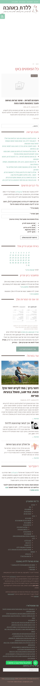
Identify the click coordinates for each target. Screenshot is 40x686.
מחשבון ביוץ (30, 2)
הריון (33, 225)
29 (21, 260)
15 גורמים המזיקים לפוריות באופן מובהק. (23, 634)
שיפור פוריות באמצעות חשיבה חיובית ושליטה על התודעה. (19, 656)
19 (26, 258)
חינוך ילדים (31, 232)
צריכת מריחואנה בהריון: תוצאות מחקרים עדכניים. (21, 177)
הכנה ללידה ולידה (29, 227)
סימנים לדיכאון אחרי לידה (24, 547)
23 (15, 258)
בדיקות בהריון (27, 525)
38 (18, 263)
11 (26, 255)
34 (28, 263)
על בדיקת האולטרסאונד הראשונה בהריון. (23, 647)
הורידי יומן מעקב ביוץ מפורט (30, 332)
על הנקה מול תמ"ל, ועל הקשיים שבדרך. (23, 636)
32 (13, 260)
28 (23, 260)
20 (23, 258)
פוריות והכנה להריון (28, 223)
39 (15, 263)
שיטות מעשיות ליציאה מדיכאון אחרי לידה (19, 549)
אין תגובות (23, 400)
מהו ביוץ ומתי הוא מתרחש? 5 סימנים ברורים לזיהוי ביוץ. (19, 180)
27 (26, 260)
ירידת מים (28, 543)
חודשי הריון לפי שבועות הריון (23, 520)
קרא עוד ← (35, 419)
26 (28, 260)
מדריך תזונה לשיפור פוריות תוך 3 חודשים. (23, 625)
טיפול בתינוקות (30, 230)
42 (28, 265)
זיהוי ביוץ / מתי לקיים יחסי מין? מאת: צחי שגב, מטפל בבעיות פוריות (20, 392)
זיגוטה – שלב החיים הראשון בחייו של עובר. (23, 175)
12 (23, 255)
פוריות (33, 505)
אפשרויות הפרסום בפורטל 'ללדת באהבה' (23, 565)
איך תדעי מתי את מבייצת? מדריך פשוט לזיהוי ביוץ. (21, 627)
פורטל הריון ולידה (10, 679)
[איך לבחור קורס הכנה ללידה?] (35, 425)
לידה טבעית (27, 545)
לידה (33, 538)
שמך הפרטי (34, 214)
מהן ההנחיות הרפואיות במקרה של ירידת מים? (22, 652)
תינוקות (33, 552)
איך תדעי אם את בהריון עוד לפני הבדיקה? (23, 622)
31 (15, 260)
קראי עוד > (35, 118)
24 (13, 258)
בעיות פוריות (27, 511)
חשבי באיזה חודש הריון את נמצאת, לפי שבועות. (21, 638)
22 (18, 258)
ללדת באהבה (35, 107)
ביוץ (30, 507)
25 (10, 258)
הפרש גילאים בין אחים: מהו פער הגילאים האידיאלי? (20, 138)
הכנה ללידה (27, 540)
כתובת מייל (34, 208)
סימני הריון (28, 518)
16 (13, 255)
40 (13, 263)
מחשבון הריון (15, 2)
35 (26, 263)
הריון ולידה (18, 192)
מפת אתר (32, 569)
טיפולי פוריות (27, 514)
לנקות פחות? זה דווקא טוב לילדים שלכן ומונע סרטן (20, 660)
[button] (2, 16)
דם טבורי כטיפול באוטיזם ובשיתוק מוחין (24, 536)
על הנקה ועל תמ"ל (25, 556)
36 (23, 263)
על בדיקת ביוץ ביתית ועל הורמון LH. (25, 640)
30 (18, 260)
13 (21, 255)
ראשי (37, 64)
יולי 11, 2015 (26, 107)
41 (10, 263)
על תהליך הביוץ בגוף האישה (18, 444)
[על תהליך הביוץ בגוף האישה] (35, 446)
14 (18, 255)
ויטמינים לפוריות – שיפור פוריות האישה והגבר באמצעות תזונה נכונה (22, 102)
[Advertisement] (20, 39)
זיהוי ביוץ (36, 2)
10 (28, 255)
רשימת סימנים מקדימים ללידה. (26, 649)
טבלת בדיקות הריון (22, 527)
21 (21, 258)
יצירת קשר (32, 567)
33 (10, 260)
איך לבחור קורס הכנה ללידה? (17, 423)
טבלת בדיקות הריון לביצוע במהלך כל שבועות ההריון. (20, 172)
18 (28, 258)
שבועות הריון (22, 2)
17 (10, 255)
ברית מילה (28, 554)
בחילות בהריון (27, 532)
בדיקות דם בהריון (22, 529)
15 (15, 255)
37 (21, 263)
